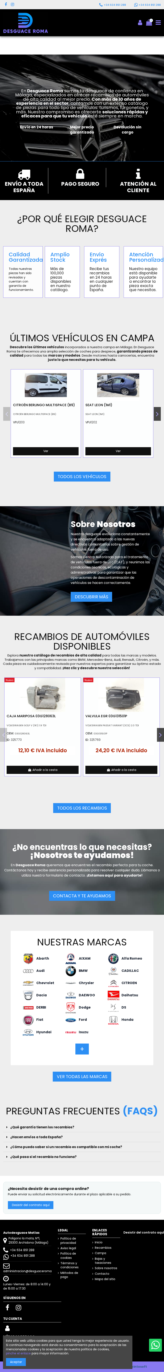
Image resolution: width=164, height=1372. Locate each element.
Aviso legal (68, 1248)
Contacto (102, 1274)
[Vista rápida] (77, 383)
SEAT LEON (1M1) (98, 405)
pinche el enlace (18, 1353)
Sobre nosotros (106, 1268)
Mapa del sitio (105, 1279)
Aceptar (16, 1362)
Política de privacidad (68, 1241)
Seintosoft (138, 1366)
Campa (100, 1253)
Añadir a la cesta (44, 770)
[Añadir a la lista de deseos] (77, 376)
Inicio (98, 1242)
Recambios (103, 1248)
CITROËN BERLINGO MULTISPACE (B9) (44, 405)
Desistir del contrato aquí (31, 1205)
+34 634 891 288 (22, 1250)
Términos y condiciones (69, 1265)
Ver (45, 451)
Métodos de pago (69, 1275)
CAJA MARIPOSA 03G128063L (31, 716)
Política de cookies (68, 1256)
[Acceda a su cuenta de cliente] (7, 1329)
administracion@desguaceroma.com (31, 1271)
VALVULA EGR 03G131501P (106, 716)
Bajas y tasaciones (103, 1261)
